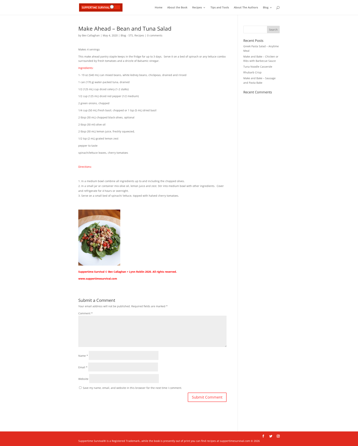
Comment (85, 313)
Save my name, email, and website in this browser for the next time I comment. (132, 388)
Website (83, 379)
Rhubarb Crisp (252, 72)
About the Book (177, 7)
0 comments (154, 35)
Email (82, 367)
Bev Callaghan (91, 35)
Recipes (197, 7)
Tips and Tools (220, 7)
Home (158, 7)
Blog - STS (127, 35)
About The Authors (246, 7)
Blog (265, 7)
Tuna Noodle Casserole (257, 66)
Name (83, 355)
